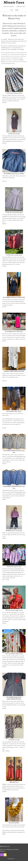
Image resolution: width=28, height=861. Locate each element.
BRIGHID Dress (14, 782)
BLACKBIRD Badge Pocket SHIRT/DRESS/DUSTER (14, 698)
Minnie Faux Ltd (17, 858)
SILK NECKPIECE (14, 823)
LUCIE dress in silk (14, 740)
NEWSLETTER (21, 6)
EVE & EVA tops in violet (14, 567)
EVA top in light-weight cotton (14, 654)
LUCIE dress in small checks (14, 255)
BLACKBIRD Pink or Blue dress (14, 331)
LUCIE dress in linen (14, 134)
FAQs (11, 10)
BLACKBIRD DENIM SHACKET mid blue (14, 487)
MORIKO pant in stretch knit (14, 531)
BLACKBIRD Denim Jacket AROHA (14, 174)
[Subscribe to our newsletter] (5, 855)
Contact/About (8, 6)
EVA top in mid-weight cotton (14, 610)
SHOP (16, 10)
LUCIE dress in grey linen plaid (14, 212)
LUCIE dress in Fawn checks (14, 93)
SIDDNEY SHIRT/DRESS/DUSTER (14, 371)
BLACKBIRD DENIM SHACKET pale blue (14, 451)
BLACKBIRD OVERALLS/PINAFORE (14, 297)
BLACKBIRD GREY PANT (14, 411)
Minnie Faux (14, 2)
